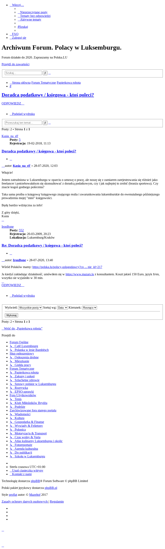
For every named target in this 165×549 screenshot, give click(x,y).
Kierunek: (75, 307)
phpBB (35, 481)
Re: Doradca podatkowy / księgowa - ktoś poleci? (42, 245)
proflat (13, 494)
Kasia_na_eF (10, 136)
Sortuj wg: (50, 307)
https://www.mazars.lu (80, 274)
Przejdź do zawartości (15, 64)
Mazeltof (34, 494)
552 (21, 230)
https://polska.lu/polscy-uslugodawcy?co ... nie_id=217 (67, 267)
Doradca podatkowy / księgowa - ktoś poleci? (48, 94)
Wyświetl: (11, 307)
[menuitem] (32, 12)
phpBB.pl (51, 488)
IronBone (8, 226)
